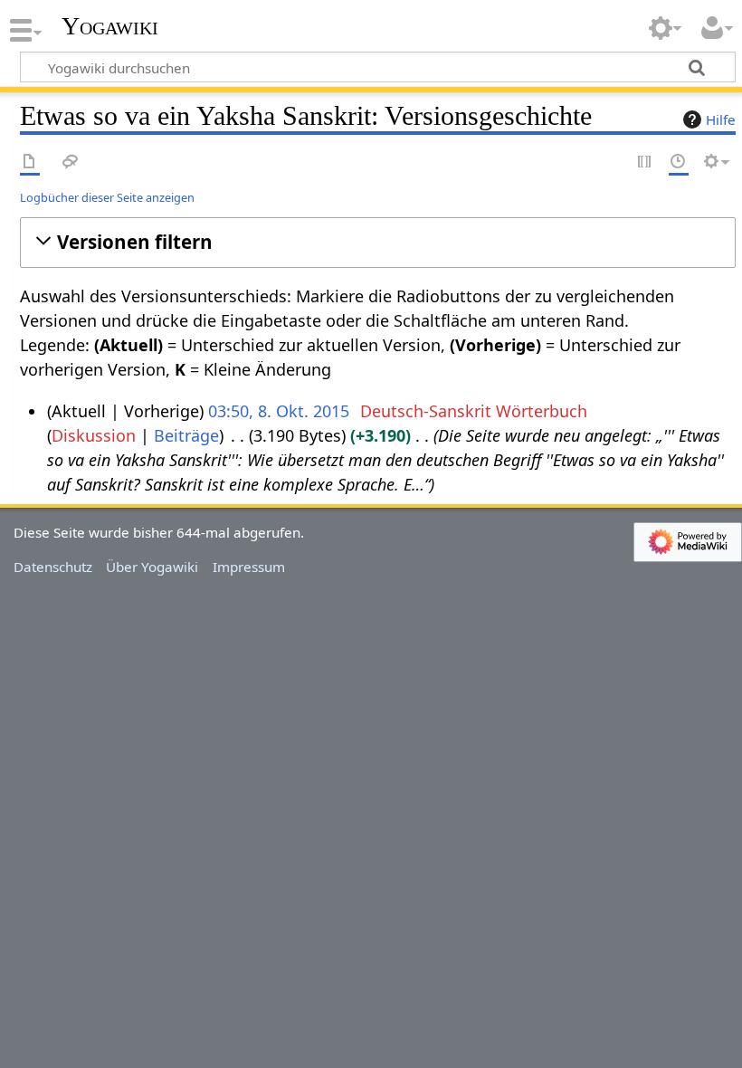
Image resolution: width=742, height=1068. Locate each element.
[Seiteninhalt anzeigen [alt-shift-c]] (30, 162)
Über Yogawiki (152, 567)
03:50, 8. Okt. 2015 (278, 411)
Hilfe (721, 119)
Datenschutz (53, 567)
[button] (377, 242)
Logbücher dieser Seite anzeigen (107, 197)
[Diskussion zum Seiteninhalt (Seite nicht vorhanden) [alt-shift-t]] (71, 162)
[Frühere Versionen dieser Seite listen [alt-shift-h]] (679, 162)
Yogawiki (110, 26)
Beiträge (186, 435)
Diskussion (94, 435)
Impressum (249, 567)
